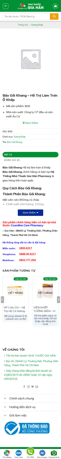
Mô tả (8, 154)
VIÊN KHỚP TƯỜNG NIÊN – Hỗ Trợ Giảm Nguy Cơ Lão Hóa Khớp (45, 309)
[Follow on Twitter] (32, 386)
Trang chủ (23, 24)
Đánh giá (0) (12, 160)
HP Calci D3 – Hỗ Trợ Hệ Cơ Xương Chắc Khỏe (14, 309)
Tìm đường (7, 457)
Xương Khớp (37, 24)
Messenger (42, 457)
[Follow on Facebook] (24, 386)
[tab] (30, 154)
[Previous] (2, 306)
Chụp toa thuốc (54, 457)
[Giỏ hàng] (55, 6)
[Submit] (54, 16)
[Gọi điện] (30, 452)
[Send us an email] (36, 386)
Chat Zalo (18, 457)
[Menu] (5, 6)
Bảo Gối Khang (14, 142)
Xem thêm (29, 212)
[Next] (58, 306)
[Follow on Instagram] (28, 386)
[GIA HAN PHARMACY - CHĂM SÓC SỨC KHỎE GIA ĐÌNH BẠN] (30, 5)
